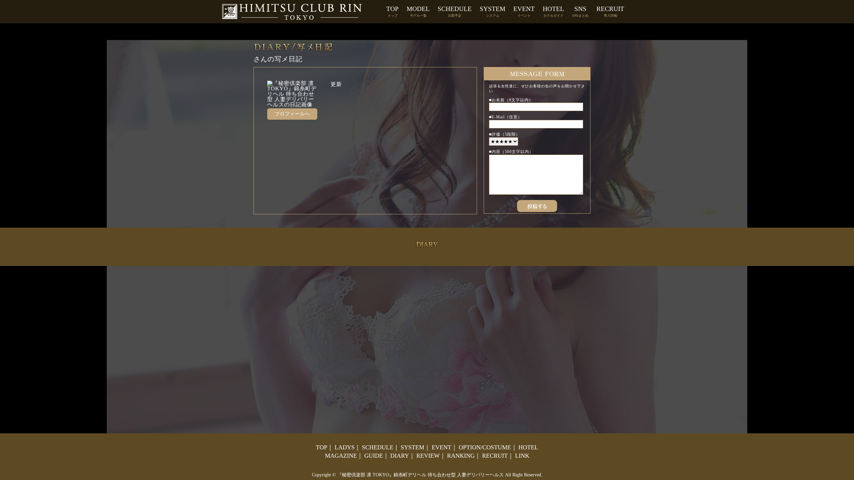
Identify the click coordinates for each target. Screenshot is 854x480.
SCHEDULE (455, 11)
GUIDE (373, 455)
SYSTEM (492, 11)
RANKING (461, 455)
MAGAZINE (341, 455)
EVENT (524, 11)
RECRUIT (610, 11)
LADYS (345, 447)
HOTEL (553, 11)
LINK (522, 455)
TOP (392, 11)
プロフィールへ (292, 113)
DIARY (399, 455)
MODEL (418, 11)
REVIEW (428, 455)
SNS (580, 11)
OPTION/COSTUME (485, 447)
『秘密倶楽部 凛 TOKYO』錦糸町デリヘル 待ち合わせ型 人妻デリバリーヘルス (420, 474)
